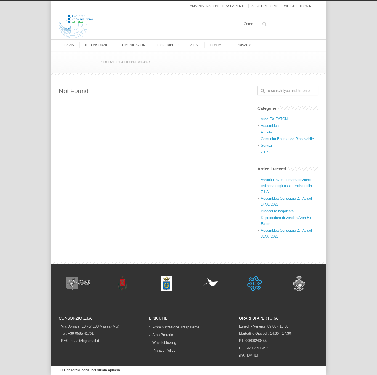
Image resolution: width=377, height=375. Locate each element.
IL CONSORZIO (96, 45)
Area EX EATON (274, 119)
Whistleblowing (299, 6)
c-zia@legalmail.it (85, 341)
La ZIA (69, 45)
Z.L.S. (194, 45)
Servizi (266, 145)
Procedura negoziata (277, 211)
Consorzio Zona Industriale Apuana (124, 61)
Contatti (217, 45)
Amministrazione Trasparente (218, 6)
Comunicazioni (133, 45)
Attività (266, 132)
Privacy (244, 45)
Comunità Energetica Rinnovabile (287, 139)
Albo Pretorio (264, 6)
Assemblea (270, 126)
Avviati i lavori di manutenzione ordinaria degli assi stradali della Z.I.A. (286, 186)
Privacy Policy (164, 350)
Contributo (168, 45)
